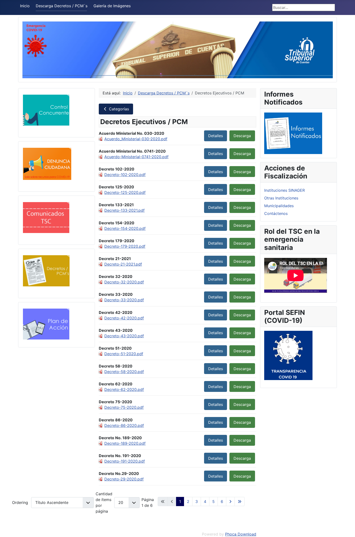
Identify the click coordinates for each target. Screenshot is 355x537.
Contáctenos (276, 213)
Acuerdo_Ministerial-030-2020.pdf (135, 138)
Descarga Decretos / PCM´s (61, 5)
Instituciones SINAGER (284, 190)
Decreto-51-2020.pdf (123, 353)
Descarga (242, 135)
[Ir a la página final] (239, 501)
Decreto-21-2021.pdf (123, 264)
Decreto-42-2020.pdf (124, 318)
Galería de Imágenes (112, 5)
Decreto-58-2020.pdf (124, 371)
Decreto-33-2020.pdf (124, 299)
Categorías (118, 108)
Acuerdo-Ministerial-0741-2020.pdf (136, 156)
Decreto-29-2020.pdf (124, 479)
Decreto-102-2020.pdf (125, 174)
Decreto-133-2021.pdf (124, 210)
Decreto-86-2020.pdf (124, 425)
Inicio (25, 5)
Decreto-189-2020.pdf (125, 443)
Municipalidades (279, 205)
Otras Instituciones (281, 198)
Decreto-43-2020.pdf (124, 335)
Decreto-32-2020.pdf (124, 282)
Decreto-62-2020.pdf (124, 389)
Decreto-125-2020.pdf (125, 192)
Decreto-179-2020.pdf (124, 246)
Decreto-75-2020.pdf (124, 407)
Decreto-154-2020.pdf (125, 228)
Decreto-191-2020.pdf (124, 461)
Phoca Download (240, 534)
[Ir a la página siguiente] (230, 501)
